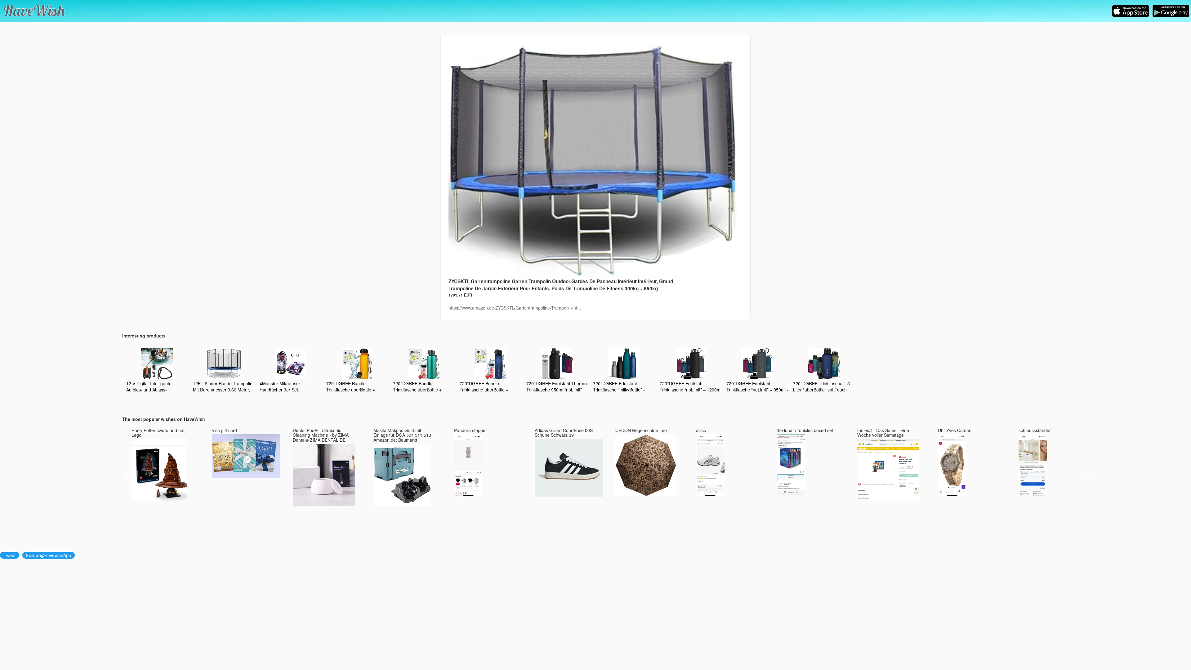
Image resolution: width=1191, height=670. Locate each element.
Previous (127, 478)
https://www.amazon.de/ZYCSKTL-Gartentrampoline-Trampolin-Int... (514, 308)
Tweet (10, 555)
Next (1089, 478)
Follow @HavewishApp (48, 555)
